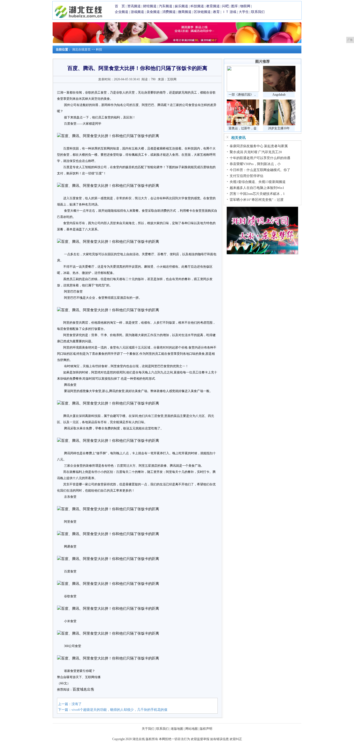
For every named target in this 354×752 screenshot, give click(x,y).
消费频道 (169, 12)
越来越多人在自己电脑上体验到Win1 (257, 188)
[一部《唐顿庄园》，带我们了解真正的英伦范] (243, 91)
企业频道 (121, 12)
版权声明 (206, 728)
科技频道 (197, 6)
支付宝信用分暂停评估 (246, 176)
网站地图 (191, 728)
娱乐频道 (181, 6)
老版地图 (177, 728)
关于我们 (148, 728)
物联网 (245, 6)
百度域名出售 (83, 689)
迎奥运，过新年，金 (243, 128)
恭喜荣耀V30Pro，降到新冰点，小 (255, 164)
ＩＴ (225, 12)
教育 (216, 12)
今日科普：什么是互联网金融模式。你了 (260, 170)
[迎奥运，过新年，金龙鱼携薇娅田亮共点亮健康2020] (243, 124)
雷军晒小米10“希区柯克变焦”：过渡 (257, 200)
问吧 (225, 6)
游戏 (233, 12)
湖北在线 (138, 739)
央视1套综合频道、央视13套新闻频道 (258, 182)
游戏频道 (137, 12)
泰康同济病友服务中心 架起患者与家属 (259, 146)
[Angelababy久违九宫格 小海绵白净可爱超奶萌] (279, 91)
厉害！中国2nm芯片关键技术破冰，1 (257, 194)
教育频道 (213, 6)
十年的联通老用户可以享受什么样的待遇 (260, 158)
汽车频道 (165, 6)
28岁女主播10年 (279, 128)
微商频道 (185, 12)
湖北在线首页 (81, 49)
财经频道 (150, 6)
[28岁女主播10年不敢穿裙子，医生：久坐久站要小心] (279, 124)
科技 (99, 49)
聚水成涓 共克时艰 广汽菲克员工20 (256, 152)
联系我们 (258, 12)
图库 (234, 6)
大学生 (244, 12)
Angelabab (279, 94)
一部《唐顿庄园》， (243, 94)
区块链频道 (202, 12)
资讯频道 (134, 6)
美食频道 (153, 12)
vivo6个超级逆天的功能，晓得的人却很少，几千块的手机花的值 (119, 710)
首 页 (120, 6)
